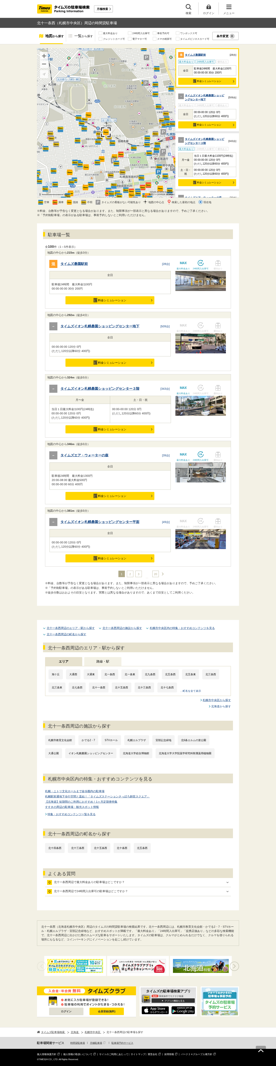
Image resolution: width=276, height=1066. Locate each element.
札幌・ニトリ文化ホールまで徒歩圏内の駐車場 (74, 791)
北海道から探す (221, 706)
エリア (63, 661)
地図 (54, 36)
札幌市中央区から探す (217, 700)
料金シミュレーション (209, 81)
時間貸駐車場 (77, 1043)
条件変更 (225, 36)
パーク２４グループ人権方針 (196, 1054)
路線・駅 (102, 661)
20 (155, 574)
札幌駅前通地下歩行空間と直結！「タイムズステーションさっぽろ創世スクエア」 (97, 796)
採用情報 (169, 1054)
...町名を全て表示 (190, 690)
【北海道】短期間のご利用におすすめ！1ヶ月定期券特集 (81, 801)
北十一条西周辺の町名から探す (66, 634)
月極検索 (102, 9)
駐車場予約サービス (122, 1043)
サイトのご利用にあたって (113, 1054)
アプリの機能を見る (175, 1001)
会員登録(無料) (106, 1011)
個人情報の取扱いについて (77, 1054)
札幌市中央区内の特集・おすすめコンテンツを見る (182, 628)
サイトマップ (138, 1054)
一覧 (83, 36)
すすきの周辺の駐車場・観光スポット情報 (72, 807)
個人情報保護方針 (46, 1054)
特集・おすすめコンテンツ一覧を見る (71, 814)
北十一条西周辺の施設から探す (122, 628)
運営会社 (152, 1054)
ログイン (66, 1011)
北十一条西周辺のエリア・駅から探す (71, 628)
